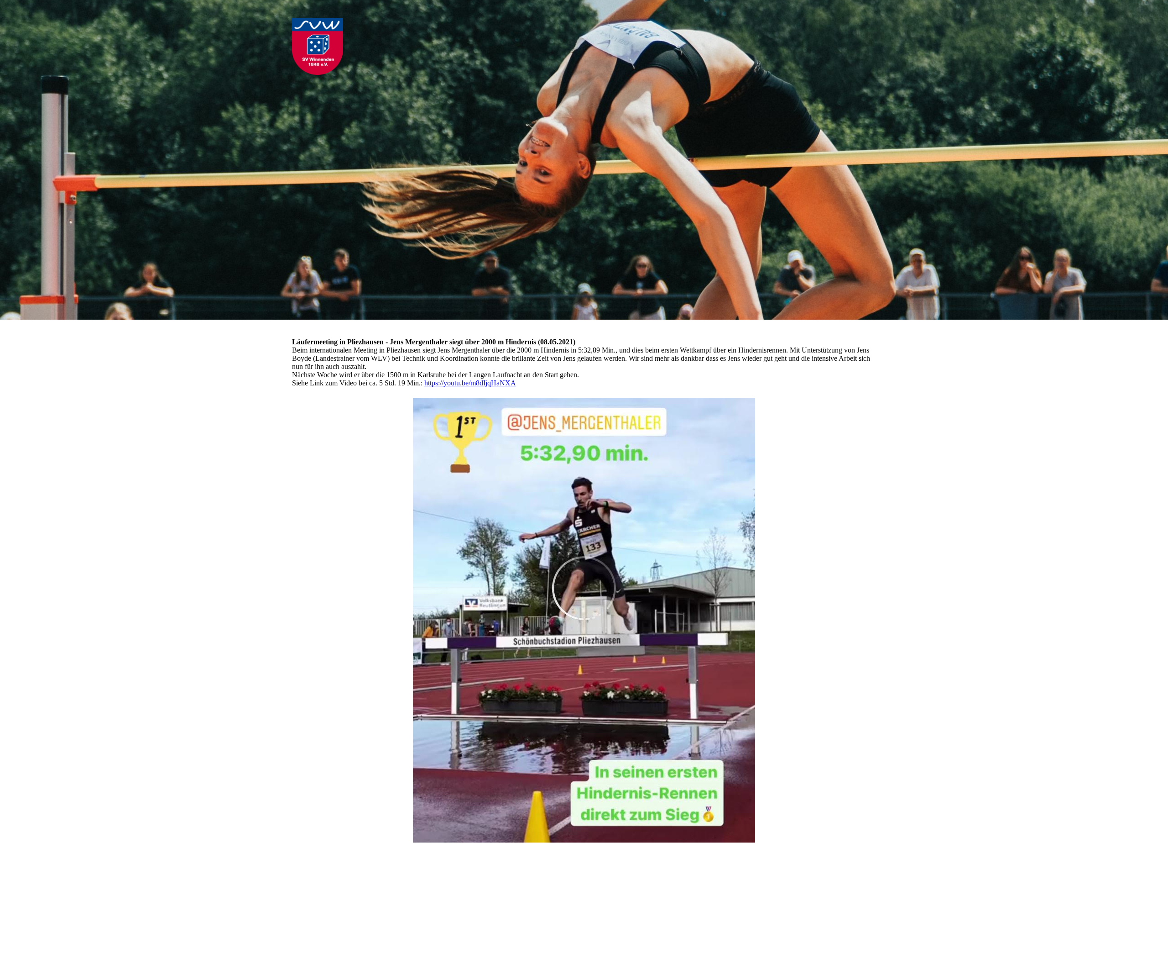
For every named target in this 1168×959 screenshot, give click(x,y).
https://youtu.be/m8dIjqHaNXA (470, 383)
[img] (367, 49)
